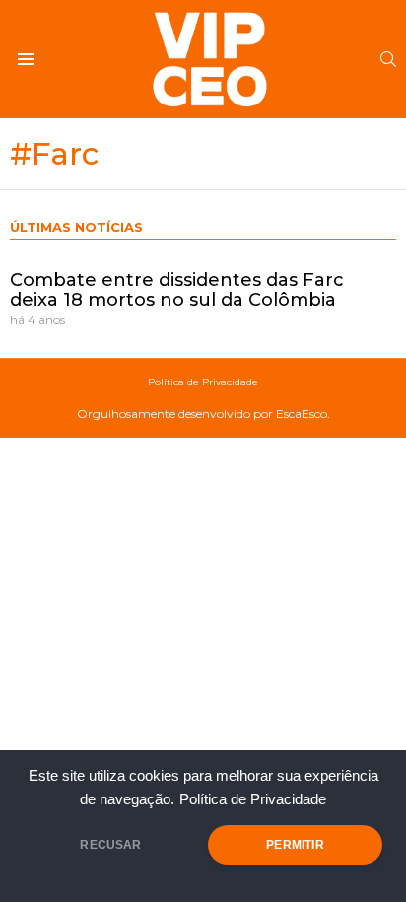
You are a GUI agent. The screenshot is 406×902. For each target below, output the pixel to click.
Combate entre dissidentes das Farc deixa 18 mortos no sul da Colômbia (177, 290)
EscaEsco (301, 413)
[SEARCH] (388, 59)
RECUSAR (110, 845)
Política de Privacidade (252, 799)
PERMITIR (294, 845)
